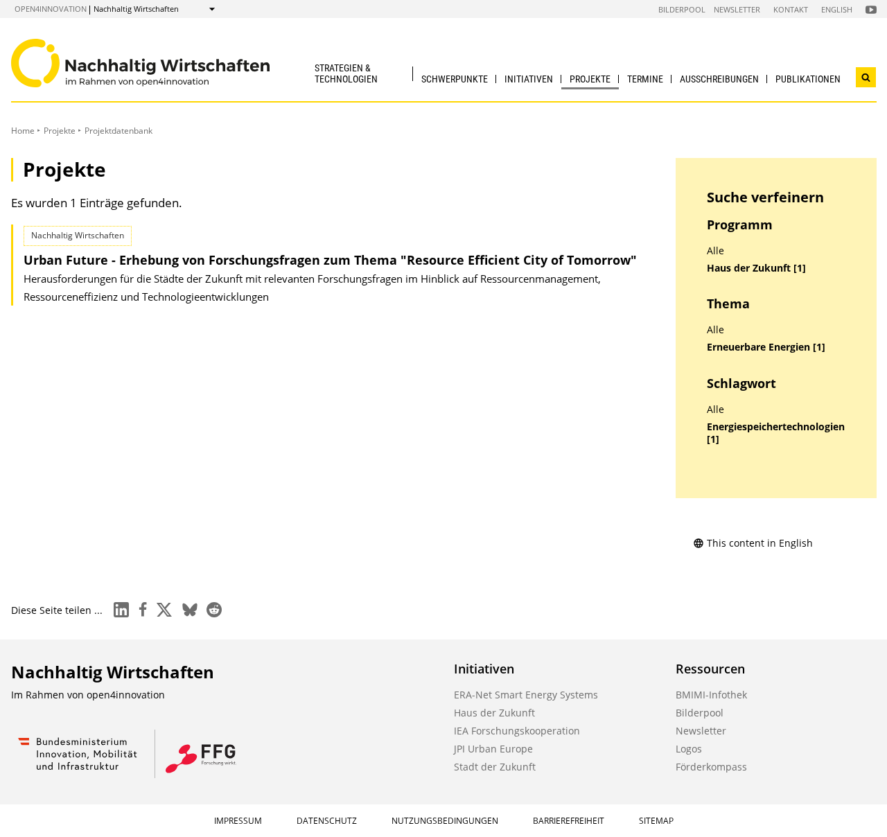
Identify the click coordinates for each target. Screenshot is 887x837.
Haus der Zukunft (494, 712)
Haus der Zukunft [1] (756, 268)
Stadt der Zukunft (495, 766)
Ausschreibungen (719, 79)
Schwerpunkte (454, 79)
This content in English (760, 542)
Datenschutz (327, 821)
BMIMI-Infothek (711, 694)
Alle (715, 251)
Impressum (238, 821)
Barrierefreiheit (568, 821)
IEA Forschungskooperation (517, 730)
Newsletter (737, 9)
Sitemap (656, 821)
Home (23, 130)
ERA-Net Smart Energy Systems (526, 694)
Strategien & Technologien (346, 73)
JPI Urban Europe (493, 748)
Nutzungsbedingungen (445, 821)
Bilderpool (681, 9)
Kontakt (790, 9)
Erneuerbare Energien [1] (766, 347)
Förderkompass (711, 766)
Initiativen (528, 79)
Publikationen (808, 79)
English (836, 9)
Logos (689, 748)
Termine (645, 79)
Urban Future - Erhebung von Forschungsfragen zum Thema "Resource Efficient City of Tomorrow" (330, 260)
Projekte (590, 79)
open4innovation (51, 8)
